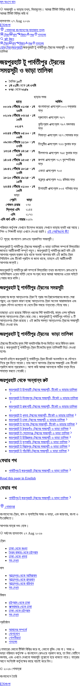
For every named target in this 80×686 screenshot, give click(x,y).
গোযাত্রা (9, 507)
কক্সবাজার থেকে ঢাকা (20, 606)
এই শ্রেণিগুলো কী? (58, 231)
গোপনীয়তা (15, 638)
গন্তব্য (42, 35)
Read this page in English (18, 478)
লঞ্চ (32, 35)
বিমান (23, 35)
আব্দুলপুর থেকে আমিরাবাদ (23, 575)
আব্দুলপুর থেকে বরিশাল (21, 583)
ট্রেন (6, 35)
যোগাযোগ (14, 634)
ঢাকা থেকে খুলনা (18, 556)
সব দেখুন (14, 560)
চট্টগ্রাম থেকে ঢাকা (19, 602)
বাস (15, 35)
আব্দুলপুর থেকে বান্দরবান (22, 579)
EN (2, 25)
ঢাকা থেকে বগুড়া (18, 548)
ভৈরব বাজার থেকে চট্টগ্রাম (23, 552)
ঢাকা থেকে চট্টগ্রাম (19, 610)
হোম (2, 47)
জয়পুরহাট (17, 47)
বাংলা (7, 25)
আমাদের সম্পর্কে (18, 630)
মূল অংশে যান (7, 2)
